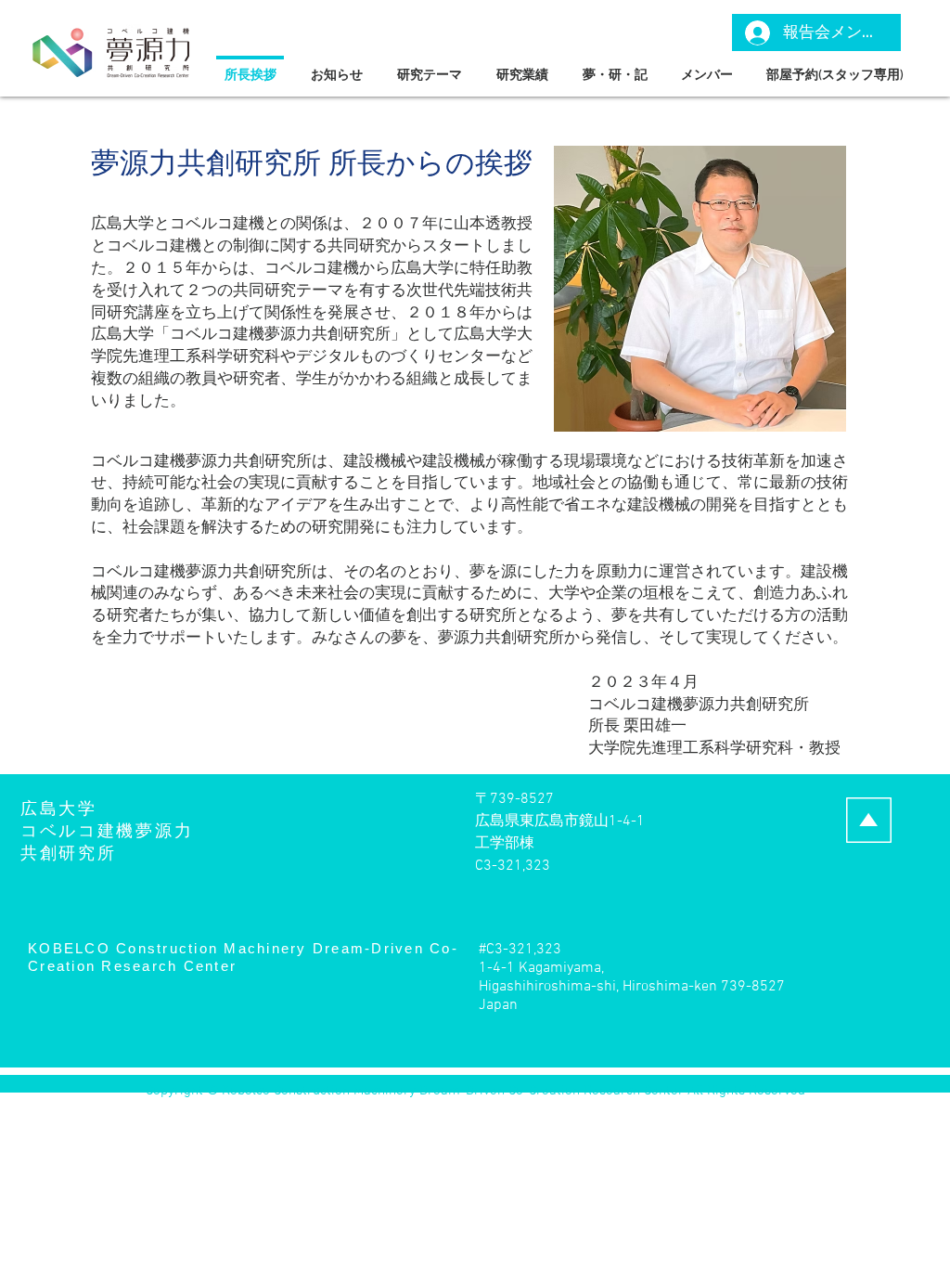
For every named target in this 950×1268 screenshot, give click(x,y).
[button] (429, 68)
